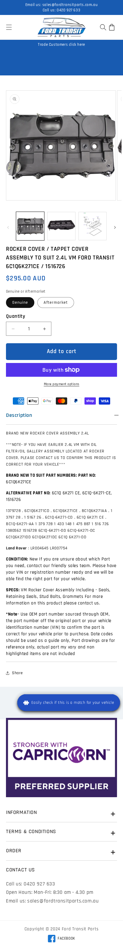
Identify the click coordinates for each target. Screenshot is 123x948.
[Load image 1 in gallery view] (30, 226)
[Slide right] (115, 227)
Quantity (15, 316)
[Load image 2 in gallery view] (61, 226)
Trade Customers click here (61, 44)
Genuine (20, 302)
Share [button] (17, 673)
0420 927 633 (68, 10)
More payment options (61, 384)
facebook (61, 939)
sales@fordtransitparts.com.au (70, 4)
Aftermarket (56, 302)
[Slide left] (8, 227)
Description (19, 415)
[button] (9, 27)
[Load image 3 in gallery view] (93, 226)
